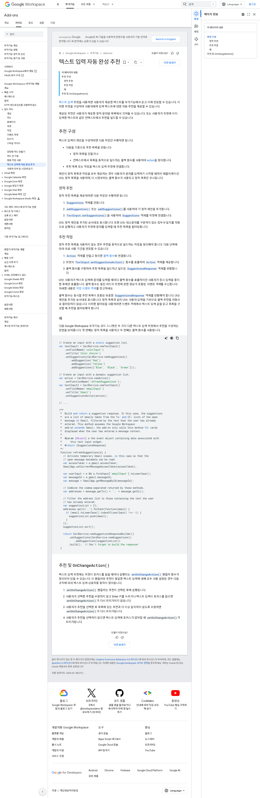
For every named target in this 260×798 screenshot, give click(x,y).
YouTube (150, 750)
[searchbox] (23, 34)
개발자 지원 (58, 750)
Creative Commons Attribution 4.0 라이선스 (117, 659)
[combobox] (199, 4)
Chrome (109, 770)
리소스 (105, 4)
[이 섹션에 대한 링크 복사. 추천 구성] (79, 132)
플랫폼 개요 (58, 733)
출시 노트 (57, 744)
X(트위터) (150, 744)
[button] (23, 92)
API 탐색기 (104, 750)
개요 (6, 22)
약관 (54, 790)
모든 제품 (86, 4)
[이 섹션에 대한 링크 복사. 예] (65, 319)
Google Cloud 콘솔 (108, 744)
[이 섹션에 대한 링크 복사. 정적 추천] (76, 188)
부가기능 (70, 4)
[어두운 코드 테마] (172, 338)
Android (93, 770)
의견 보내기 (170, 62)
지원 (52, 22)
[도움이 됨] (172, 53)
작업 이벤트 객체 (86, 288)
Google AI (175, 770)
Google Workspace (76, 53)
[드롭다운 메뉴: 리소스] (113, 4)
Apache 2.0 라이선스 (62, 663)
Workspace (35, 4)
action (150, 160)
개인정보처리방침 (69, 790)
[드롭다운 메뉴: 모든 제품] (95, 4)
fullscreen (249, 14)
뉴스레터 (149, 739)
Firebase (125, 770)
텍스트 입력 (66, 102)
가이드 (18, 22)
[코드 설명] (166, 338)
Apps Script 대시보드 (109, 739)
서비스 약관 (58, 756)
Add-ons (11, 15)
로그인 (252, 4)
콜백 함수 (109, 256)
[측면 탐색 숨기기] (42, 791)
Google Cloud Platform (150, 770)
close (254, 14)
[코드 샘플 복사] (177, 338)
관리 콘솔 (103, 733)
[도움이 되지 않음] (177, 53)
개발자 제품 (58, 739)
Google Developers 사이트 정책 (132, 663)
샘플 (41, 22)
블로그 (148, 733)
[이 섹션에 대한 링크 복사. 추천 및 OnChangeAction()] (113, 566)
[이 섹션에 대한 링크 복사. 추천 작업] (76, 237)
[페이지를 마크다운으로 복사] (135, 62)
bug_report (243, 14)
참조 (30, 22)
